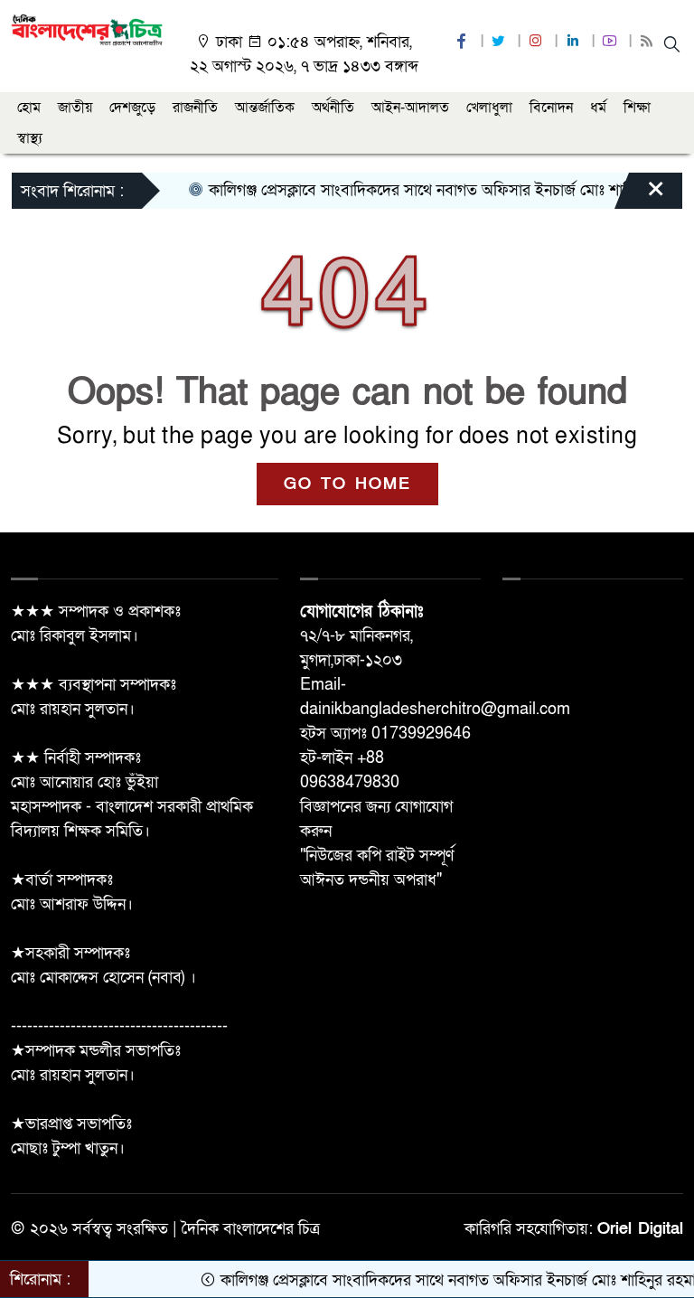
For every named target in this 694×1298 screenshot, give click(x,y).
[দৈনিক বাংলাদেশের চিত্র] (87, 28)
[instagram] (538, 42)
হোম (29, 108)
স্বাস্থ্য (29, 138)
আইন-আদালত (410, 108)
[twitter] (500, 42)
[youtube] (612, 42)
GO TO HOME (347, 484)
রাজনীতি (195, 108)
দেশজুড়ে (132, 108)
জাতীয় (75, 108)
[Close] (639, 195)
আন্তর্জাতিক (265, 108)
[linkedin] (575, 42)
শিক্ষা (637, 108)
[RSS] (649, 42)
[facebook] (463, 42)
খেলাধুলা (489, 108)
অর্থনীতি (333, 108)
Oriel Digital (640, 1228)
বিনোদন (551, 108)
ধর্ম (598, 108)
